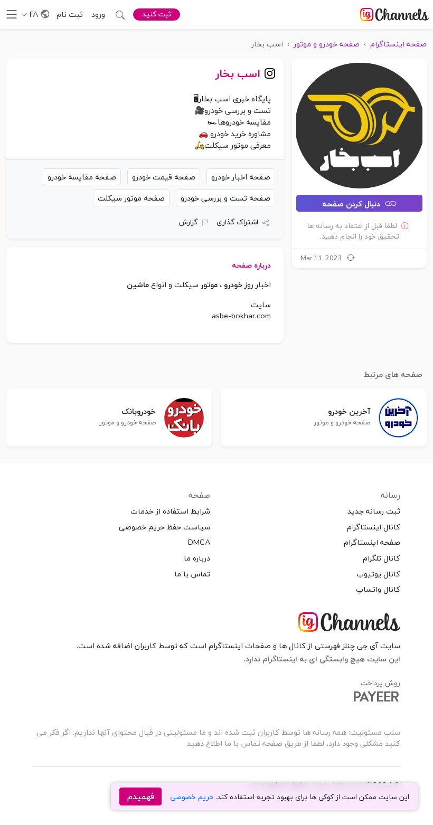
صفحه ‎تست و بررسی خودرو (225, 198)
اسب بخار (237, 73)
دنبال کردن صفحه (352, 203)
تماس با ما (192, 573)
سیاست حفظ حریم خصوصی (164, 526)
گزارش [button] (188, 222)
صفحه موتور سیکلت (131, 198)
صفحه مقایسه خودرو (82, 177)
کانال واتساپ (378, 589)
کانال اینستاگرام (373, 526)
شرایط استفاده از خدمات (170, 511)
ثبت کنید (156, 14)
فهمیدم (140, 796)
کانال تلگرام (381, 558)
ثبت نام (70, 14)
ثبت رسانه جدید (373, 511)
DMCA (199, 542)
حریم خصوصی (191, 797)
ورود (98, 14)
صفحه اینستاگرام (372, 542)
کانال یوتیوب (378, 573)
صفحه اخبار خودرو (240, 177)
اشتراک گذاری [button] (237, 222)
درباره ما (197, 558)
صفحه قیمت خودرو (163, 177)
